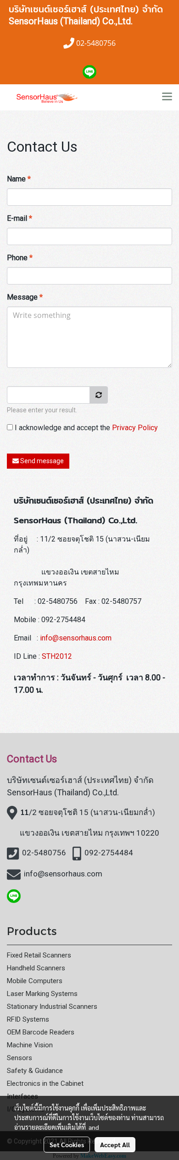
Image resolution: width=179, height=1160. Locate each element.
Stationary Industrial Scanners (52, 1006)
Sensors (19, 1058)
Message (25, 297)
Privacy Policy (135, 427)
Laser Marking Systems (42, 994)
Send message (41, 461)
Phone (20, 257)
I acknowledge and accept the (85, 427)
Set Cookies (67, 1144)
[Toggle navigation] (167, 97)
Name (19, 179)
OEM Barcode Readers (40, 1032)
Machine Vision (30, 1045)
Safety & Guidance (35, 1071)
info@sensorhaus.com (76, 638)
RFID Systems (28, 1019)
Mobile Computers (34, 981)
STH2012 (57, 656)
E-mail (19, 218)
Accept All (115, 1144)
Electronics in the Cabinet (45, 1083)
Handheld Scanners (36, 968)
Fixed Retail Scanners (39, 955)
